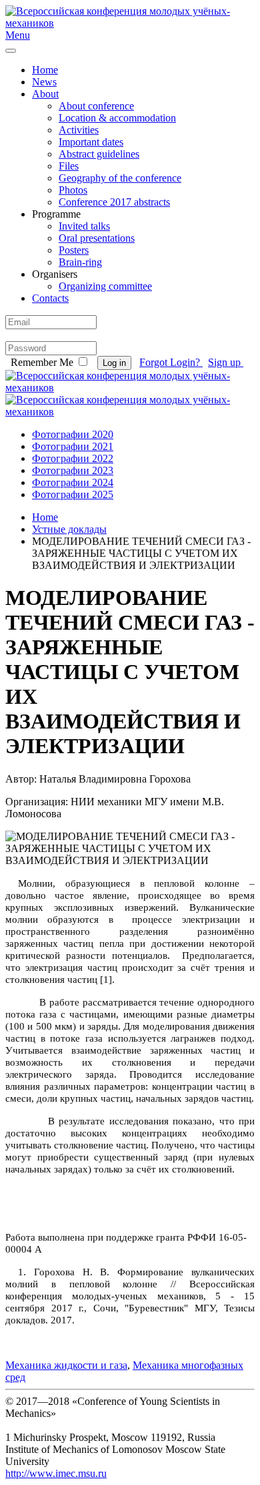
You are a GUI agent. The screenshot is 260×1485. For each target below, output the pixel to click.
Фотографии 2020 (72, 434)
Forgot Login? (171, 362)
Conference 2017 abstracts (114, 202)
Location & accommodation (117, 118)
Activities (79, 130)
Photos (73, 190)
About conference (96, 106)
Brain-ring (80, 262)
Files (69, 166)
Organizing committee (105, 286)
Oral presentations (97, 238)
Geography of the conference (120, 178)
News (44, 81)
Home (45, 69)
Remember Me (42, 362)
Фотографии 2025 (72, 494)
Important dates (91, 142)
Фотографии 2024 (72, 482)
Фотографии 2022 (72, 458)
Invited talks (84, 226)
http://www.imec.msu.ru (56, 1473)
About (45, 93)
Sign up (225, 362)
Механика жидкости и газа (66, 1365)
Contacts (50, 298)
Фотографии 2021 (72, 446)
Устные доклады (69, 529)
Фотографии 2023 (72, 470)
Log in (114, 363)
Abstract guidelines (99, 154)
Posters (74, 250)
